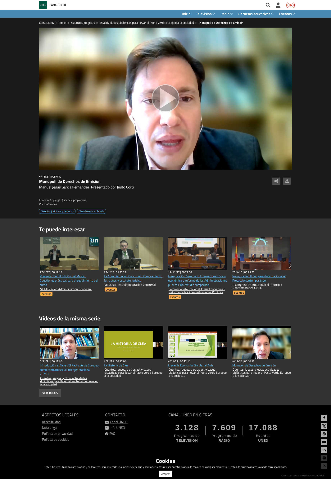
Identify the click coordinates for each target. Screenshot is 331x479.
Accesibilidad (51, 421)
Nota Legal (49, 427)
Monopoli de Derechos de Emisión (221, 22)
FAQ (112, 433)
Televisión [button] (204, 13)
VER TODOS (50, 393)
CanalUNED (46, 22)
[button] (290, 265)
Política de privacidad (57, 433)
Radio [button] (225, 13)
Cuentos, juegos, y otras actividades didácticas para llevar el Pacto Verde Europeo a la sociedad (132, 22)
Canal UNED (119, 421)
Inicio (186, 13)
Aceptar (165, 474)
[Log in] (278, 5)
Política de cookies (55, 439)
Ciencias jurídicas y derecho (57, 211)
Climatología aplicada (91, 211)
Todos (62, 22)
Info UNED (117, 427)
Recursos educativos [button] (254, 13)
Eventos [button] (285, 13)
